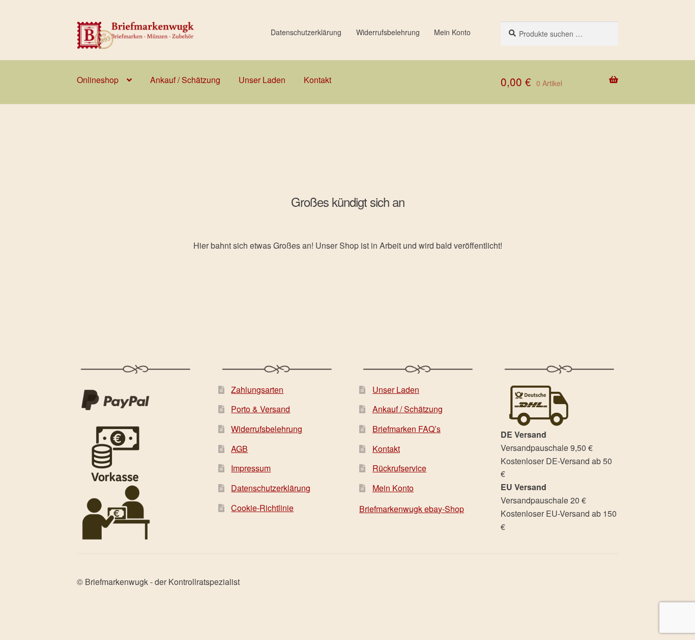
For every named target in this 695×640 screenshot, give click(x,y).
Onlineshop (98, 80)
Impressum (251, 468)
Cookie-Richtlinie (262, 508)
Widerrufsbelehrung (388, 32)
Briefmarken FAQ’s (406, 429)
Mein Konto (452, 32)
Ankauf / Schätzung (185, 80)
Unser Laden (262, 80)
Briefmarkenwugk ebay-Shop (411, 509)
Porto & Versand (260, 409)
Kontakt (317, 80)
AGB (239, 449)
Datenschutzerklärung (306, 32)
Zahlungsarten (257, 389)
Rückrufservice (399, 468)
